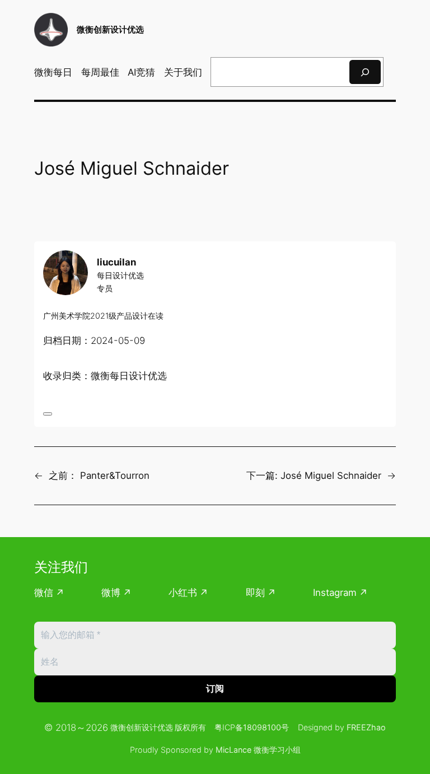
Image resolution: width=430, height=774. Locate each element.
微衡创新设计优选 (110, 29)
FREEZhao (366, 727)
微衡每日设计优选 (129, 375)
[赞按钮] (47, 414)
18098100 (262, 727)
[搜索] (365, 72)
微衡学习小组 (277, 749)
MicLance (233, 749)
